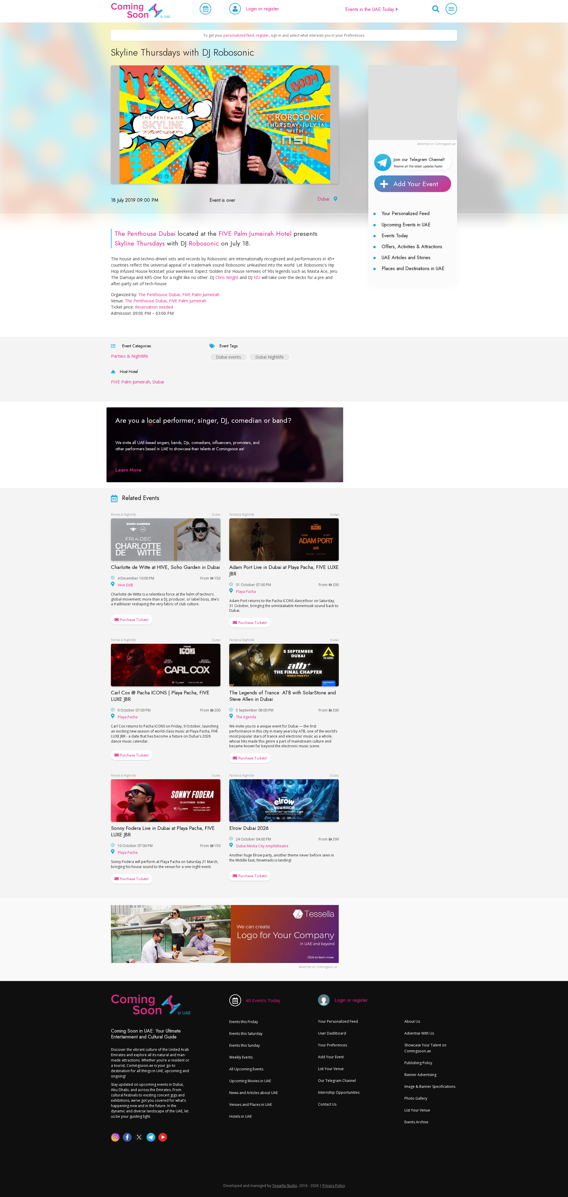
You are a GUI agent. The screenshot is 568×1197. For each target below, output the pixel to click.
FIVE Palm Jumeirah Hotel (255, 233)
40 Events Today (263, 1000)
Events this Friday (243, 1021)
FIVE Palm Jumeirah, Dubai (137, 382)
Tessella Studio (284, 1185)
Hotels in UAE (240, 1116)
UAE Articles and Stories (406, 257)
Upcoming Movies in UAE (250, 1080)
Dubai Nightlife (269, 357)
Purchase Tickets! (134, 619)
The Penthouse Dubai (144, 233)
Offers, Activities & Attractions (412, 246)
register (262, 35)
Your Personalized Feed (406, 213)
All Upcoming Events (246, 1069)
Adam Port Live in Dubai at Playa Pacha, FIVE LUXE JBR (284, 570)
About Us (412, 1021)
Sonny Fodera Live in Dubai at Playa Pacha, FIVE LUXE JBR (163, 831)
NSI (257, 277)
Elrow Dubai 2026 (249, 828)
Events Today (395, 235)
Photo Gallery (415, 1098)
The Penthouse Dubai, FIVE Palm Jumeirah (179, 294)
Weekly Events (241, 1057)
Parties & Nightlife (129, 356)
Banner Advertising (420, 1074)
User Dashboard (332, 1033)
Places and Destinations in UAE (413, 268)
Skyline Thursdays (139, 243)
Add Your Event (415, 183)
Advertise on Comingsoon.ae (436, 144)
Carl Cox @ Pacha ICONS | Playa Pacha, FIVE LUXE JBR (160, 696)
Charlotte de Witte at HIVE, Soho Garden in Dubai (165, 567)
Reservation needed (154, 307)
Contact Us (327, 1104)
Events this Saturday (245, 1033)
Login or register (262, 8)
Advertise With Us (419, 1033)
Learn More (128, 470)
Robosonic (204, 243)
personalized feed (238, 35)
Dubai (323, 199)
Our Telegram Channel (337, 1080)
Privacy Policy (333, 1185)
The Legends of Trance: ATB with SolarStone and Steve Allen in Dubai (282, 696)
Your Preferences (332, 1045)
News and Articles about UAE (253, 1092)
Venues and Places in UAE (250, 1104)
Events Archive (416, 1122)
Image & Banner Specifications (429, 1086)
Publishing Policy (418, 1062)
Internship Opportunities (338, 1092)
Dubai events (228, 357)
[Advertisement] (412, 102)
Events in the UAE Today (370, 9)
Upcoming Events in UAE (406, 224)
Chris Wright (226, 277)
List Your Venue (331, 1068)
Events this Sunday (244, 1045)
